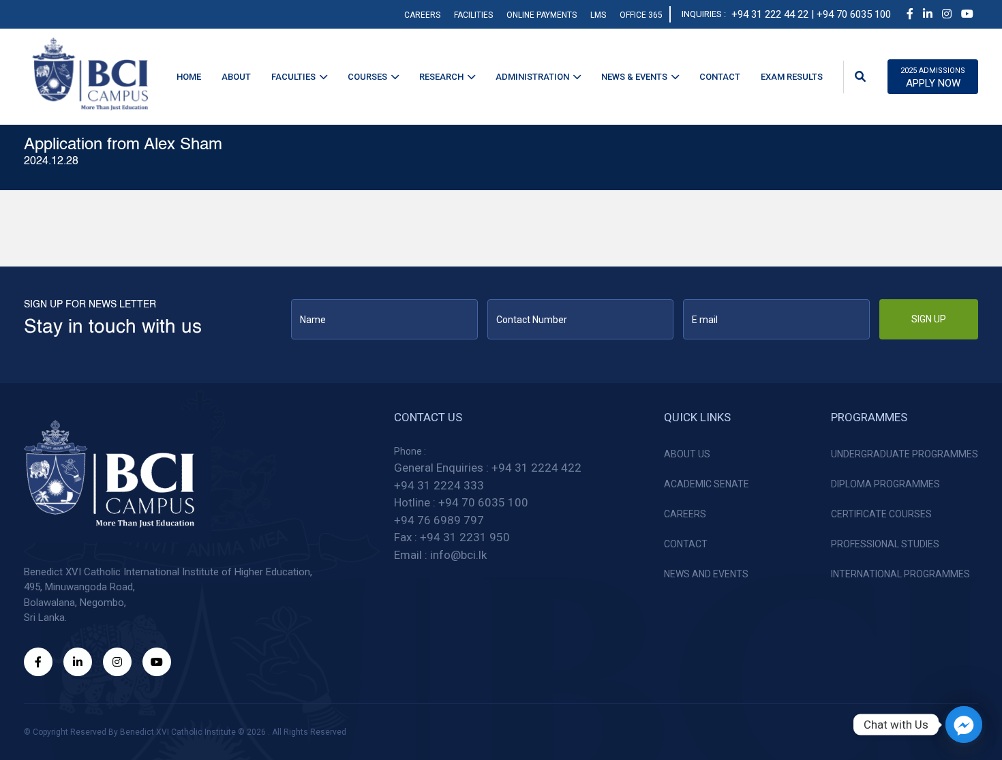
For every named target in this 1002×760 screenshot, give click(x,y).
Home (189, 77)
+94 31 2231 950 (465, 537)
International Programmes (900, 573)
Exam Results (792, 77)
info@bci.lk (458, 555)
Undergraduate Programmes (904, 454)
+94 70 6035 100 (483, 502)
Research (441, 77)
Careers (422, 15)
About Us (687, 454)
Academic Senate (706, 483)
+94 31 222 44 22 (769, 14)
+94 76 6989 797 (439, 520)
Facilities (473, 15)
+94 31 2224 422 (536, 467)
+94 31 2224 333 (439, 485)
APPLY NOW (932, 77)
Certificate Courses (881, 513)
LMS (598, 15)
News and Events (706, 573)
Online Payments (541, 15)
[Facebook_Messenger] (963, 724)
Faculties (293, 77)
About (236, 77)
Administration (532, 77)
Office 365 (641, 15)
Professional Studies (885, 543)
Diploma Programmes (885, 483)
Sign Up (928, 319)
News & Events (634, 77)
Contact (719, 77)
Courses (367, 77)
